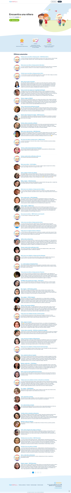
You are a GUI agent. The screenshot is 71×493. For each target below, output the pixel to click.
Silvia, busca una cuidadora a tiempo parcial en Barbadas (33, 255)
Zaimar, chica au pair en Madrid (28, 305)
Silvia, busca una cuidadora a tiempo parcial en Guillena (32, 189)
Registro (59, 1)
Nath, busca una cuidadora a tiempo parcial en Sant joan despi (34, 346)
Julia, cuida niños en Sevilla (27, 396)
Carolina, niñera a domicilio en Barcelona (30, 413)
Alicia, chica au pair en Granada (28, 81)
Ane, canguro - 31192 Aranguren (28, 297)
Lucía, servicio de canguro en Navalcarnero (30, 338)
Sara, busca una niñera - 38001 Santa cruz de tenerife (32, 214)
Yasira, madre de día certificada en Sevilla (30, 106)
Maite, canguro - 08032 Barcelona (28, 180)
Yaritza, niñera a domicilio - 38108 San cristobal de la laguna (34, 330)
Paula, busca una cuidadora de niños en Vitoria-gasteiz (32, 313)
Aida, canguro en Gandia (26, 322)
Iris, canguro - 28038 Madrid (27, 388)
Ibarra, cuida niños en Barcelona (28, 455)
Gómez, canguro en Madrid (27, 98)
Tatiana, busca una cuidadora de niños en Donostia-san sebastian (35, 379)
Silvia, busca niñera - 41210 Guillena (28, 164)
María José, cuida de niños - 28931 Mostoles (30, 131)
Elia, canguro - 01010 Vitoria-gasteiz (29, 288)
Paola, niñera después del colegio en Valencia (31, 429)
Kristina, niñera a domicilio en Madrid (29, 123)
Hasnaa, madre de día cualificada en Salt (30, 247)
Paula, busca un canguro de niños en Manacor (31, 230)
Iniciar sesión (54, 1)
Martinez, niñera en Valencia (27, 421)
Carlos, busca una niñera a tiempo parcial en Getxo (32, 222)
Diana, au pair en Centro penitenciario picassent (31, 371)
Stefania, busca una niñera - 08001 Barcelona (31, 438)
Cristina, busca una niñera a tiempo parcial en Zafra (32, 73)
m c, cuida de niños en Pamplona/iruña (29, 263)
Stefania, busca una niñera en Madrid (29, 446)
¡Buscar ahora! (15, 20)
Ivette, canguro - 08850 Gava (27, 205)
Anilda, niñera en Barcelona (27, 239)
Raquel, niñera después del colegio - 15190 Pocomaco (32, 114)
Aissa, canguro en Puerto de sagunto (29, 172)
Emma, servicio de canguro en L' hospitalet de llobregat (33, 90)
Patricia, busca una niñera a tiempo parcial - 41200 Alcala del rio (34, 56)
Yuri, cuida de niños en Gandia (27, 405)
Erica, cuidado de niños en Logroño (28, 355)
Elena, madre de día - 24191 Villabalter (29, 197)
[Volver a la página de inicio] (13, 1)
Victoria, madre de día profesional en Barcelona (31, 147)
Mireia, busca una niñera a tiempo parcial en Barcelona (32, 65)
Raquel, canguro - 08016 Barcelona (28, 463)
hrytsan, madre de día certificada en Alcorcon (31, 156)
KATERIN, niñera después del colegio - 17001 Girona (32, 280)
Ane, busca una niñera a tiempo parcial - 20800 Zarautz (33, 139)
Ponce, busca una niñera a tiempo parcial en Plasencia (32, 272)
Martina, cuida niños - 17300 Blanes (28, 363)
